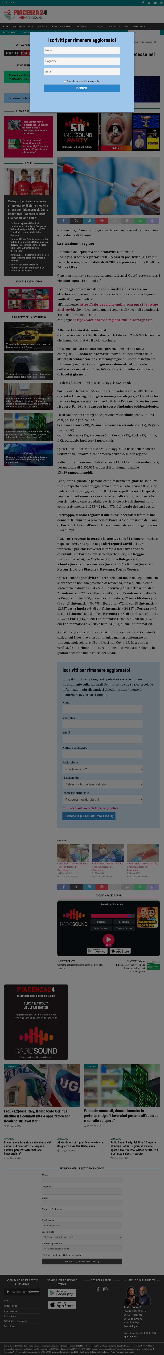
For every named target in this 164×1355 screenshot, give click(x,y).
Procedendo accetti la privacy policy (83, 81)
